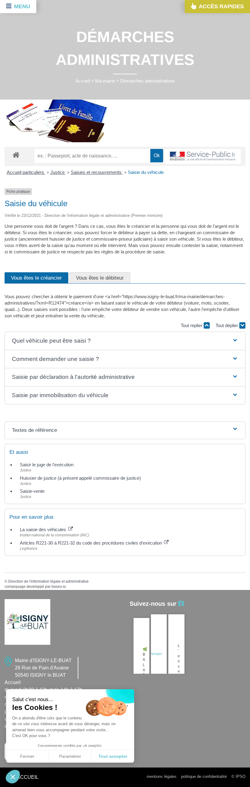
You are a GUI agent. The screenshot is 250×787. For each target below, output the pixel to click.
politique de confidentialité (204, 776)
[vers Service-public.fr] (203, 156)
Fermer (27, 756)
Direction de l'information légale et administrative (48, 581)
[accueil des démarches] (16, 154)
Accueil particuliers (26, 172)
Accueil (82, 81)
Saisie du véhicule (146, 172)
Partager (155, 653)
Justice (58, 172)
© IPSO (238, 776)
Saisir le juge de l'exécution (46, 464)
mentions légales (162, 776)
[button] (125, 341)
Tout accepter (112, 756)
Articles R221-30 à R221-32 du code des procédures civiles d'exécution (91, 542)
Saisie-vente (32, 491)
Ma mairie (105, 81)
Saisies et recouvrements (97, 172)
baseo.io (59, 586)
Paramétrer (70, 756)
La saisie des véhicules (43, 529)
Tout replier (192, 325)
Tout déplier (227, 325)
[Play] (156, 623)
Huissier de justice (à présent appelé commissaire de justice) (80, 478)
